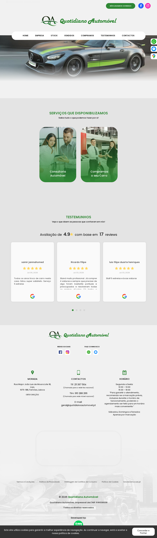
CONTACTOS (128, 35)
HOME (25, 35)
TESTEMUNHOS (108, 35)
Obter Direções (32, 395)
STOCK (54, 35)
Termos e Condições (25, 482)
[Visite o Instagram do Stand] (67, 352)
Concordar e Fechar (143, 531)
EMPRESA (39, 35)
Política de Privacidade (49, 482)
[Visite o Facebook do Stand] (60, 352)
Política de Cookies (110, 482)
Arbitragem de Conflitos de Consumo (80, 482)
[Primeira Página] (78, 19)
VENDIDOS (69, 35)
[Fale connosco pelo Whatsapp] (88, 352)
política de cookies (69, 533)
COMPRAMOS (87, 35)
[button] (73, 308)
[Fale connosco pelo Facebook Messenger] (95, 352)
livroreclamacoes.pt (132, 482)
